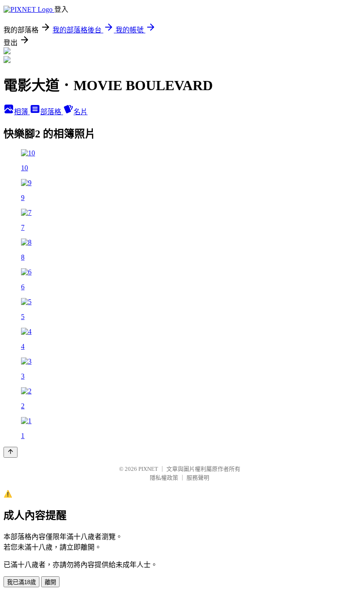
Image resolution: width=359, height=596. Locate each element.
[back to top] (11, 452)
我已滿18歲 (21, 582)
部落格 (51, 112)
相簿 (22, 112)
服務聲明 (198, 477)
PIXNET (148, 469)
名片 (81, 112)
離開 (50, 582)
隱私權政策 (164, 477)
